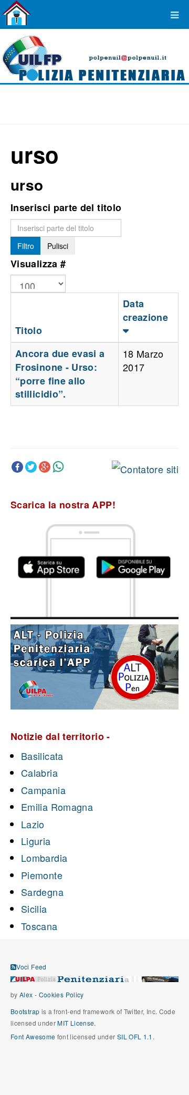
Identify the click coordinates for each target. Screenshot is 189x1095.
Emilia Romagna (57, 807)
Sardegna (42, 892)
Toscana (39, 926)
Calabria (39, 772)
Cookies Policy (61, 994)
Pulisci (57, 246)
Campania (43, 790)
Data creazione (145, 310)
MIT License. (76, 1022)
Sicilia (34, 908)
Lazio (33, 824)
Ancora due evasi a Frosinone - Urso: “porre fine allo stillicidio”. (59, 374)
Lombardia (44, 857)
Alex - (29, 994)
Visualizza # (38, 263)
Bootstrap (24, 1011)
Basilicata (42, 756)
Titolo (28, 330)
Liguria (36, 841)
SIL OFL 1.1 (135, 1036)
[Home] (16, 13)
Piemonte (41, 875)
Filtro (25, 246)
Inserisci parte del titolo (65, 207)
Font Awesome (32, 1036)
